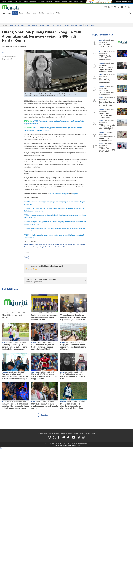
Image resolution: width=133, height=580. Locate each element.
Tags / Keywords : (30, 241)
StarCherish (41, 1)
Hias (28, 25)
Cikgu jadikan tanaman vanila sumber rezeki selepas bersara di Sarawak (73, 347)
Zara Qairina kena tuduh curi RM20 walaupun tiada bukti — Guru (72, 376)
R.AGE (21, 1)
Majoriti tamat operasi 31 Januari (12, 316)
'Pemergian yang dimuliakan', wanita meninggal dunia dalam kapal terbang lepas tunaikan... (73, 317)
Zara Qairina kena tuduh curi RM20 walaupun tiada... (106, 69)
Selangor (36, 247)
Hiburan (74, 25)
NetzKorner (50, 13)
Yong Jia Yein (44, 247)
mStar (26, 1)
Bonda (11, 25)
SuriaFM (82, 1)
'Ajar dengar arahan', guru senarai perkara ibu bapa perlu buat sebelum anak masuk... (14, 347)
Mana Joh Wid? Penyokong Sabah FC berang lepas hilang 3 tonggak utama (44, 376)
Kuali (70, 1)
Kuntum (76, 1)
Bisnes (59, 25)
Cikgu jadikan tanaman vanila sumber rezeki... (105, 80)
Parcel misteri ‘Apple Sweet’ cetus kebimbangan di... (107, 138)
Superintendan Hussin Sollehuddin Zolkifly (66, 244)
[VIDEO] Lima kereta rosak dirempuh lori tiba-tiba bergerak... (107, 127)
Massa (41, 25)
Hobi (80, 25)
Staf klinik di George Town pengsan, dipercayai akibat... (107, 104)
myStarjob (64, 1)
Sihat (86, 25)
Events (15, 1)
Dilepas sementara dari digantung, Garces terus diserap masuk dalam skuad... (72, 406)
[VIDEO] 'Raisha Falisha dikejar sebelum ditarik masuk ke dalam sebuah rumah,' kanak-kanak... (15, 406)
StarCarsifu (49, 1)
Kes (53, 25)
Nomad (93, 25)
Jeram (31, 247)
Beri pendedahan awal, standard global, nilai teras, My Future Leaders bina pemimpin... (15, 376)
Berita (15, 13)
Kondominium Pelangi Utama (58, 247)
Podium (66, 25)
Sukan (28, 13)
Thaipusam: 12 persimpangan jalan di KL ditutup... (106, 92)
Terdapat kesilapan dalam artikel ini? (40, 279)
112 (3, 52)
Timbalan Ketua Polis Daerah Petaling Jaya (38, 244)
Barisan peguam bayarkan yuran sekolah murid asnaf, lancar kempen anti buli (44, 317)
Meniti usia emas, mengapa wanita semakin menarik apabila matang (44, 406)
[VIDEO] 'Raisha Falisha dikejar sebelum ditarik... (105, 57)
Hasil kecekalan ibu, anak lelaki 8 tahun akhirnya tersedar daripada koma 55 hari (44, 347)
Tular (48, 25)
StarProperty (32, 1)
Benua (21, 13)
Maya (9, 13)
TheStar (9, 1)
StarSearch (57, 1)
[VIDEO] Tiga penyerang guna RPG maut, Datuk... (107, 150)
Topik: (26, 252)
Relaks (41, 13)
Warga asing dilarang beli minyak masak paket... (106, 115)
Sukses (34, 25)
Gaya (22, 25)
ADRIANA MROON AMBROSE (16, 46)
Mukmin (34, 13)
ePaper (4, 1)
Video (58, 13)
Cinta (17, 25)
